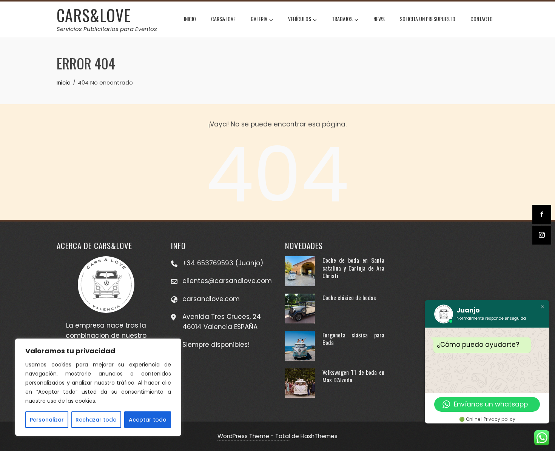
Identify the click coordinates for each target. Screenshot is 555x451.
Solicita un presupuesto (427, 19)
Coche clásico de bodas (349, 297)
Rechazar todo (96, 419)
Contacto (481, 19)
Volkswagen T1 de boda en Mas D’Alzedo (353, 376)
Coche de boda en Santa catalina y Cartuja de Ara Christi (353, 268)
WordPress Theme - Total (253, 436)
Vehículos (299, 19)
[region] (98, 387)
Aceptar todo (147, 419)
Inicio (190, 19)
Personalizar (47, 419)
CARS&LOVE (94, 15)
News (379, 19)
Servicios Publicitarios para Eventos (107, 29)
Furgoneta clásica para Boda (353, 338)
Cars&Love (223, 19)
